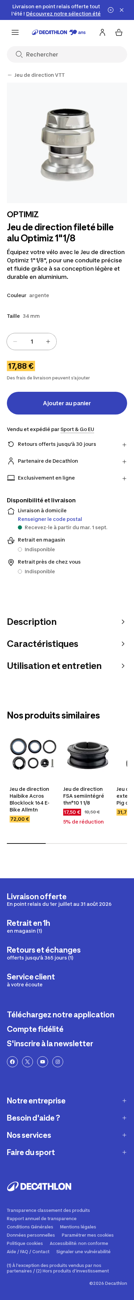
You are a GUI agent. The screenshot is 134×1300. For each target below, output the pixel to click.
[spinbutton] (31, 341)
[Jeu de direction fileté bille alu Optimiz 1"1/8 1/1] (67, 143)
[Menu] (15, 32)
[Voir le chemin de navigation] (9, 75)
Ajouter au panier (67, 403)
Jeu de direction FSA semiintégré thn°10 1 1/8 (84, 796)
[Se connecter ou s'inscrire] (102, 32)
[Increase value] (48, 341)
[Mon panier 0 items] (119, 32)
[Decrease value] (15, 341)
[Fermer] (121, 9)
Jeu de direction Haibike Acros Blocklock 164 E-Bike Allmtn (30, 799)
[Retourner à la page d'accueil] (59, 32)
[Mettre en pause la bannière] (110, 9)
